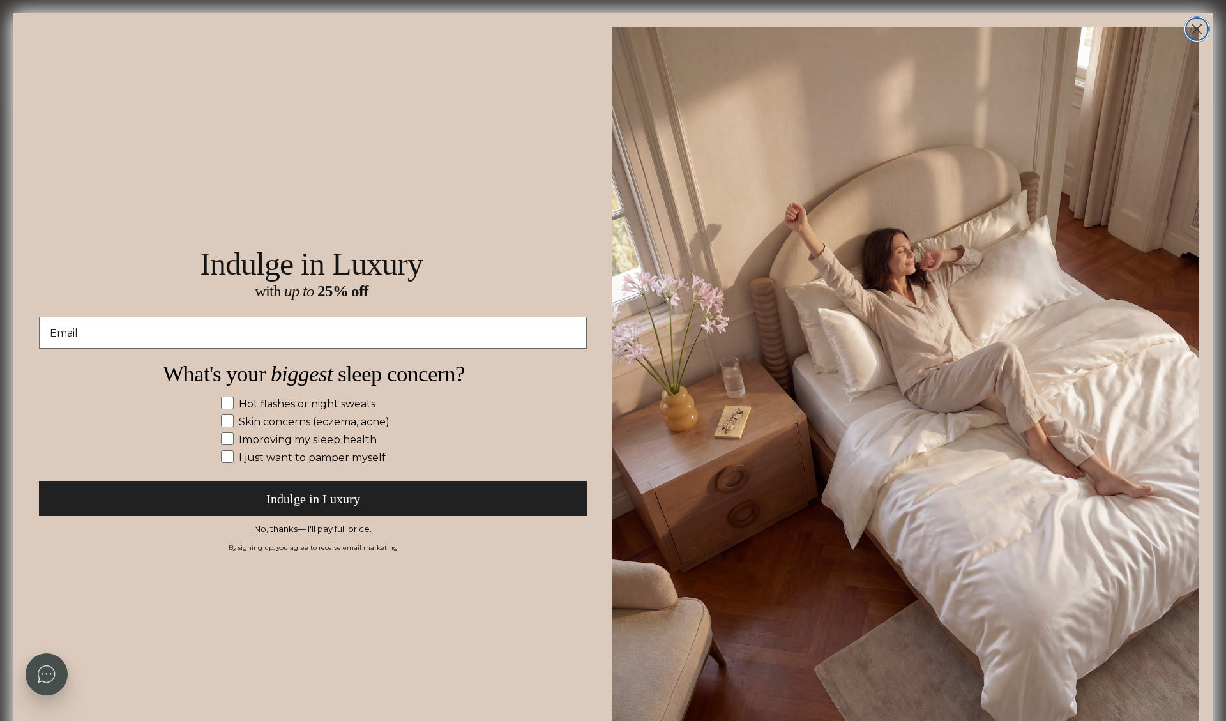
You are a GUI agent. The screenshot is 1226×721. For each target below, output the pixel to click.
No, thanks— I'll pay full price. (313, 529)
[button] (47, 674)
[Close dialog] (1197, 29)
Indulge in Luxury (313, 499)
